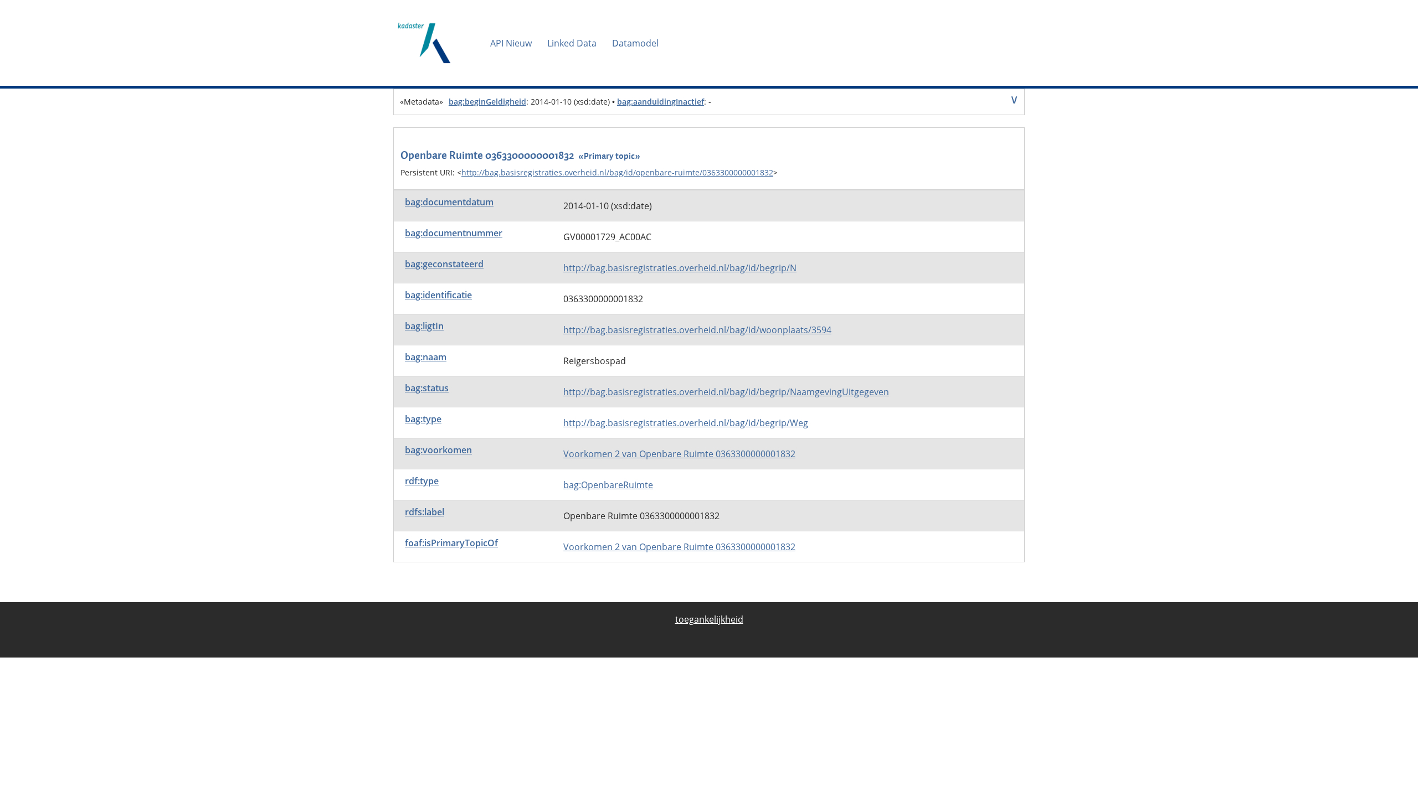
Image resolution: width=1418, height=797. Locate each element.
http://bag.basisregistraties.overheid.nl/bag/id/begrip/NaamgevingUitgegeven (726, 392)
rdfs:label (424, 512)
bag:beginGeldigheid (487, 101)
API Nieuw (511, 43)
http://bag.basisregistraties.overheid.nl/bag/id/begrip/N (680, 268)
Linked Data (572, 43)
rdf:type (422, 481)
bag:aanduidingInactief (660, 101)
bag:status (427, 388)
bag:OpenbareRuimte (608, 485)
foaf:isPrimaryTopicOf (451, 543)
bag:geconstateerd (444, 264)
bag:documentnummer (453, 233)
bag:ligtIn (424, 326)
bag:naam (425, 357)
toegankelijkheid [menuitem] (709, 619)
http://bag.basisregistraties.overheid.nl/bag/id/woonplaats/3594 (697, 330)
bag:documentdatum (449, 202)
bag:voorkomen (438, 450)
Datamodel (635, 43)
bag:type (423, 419)
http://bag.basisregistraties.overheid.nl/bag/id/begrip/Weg (685, 423)
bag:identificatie (438, 295)
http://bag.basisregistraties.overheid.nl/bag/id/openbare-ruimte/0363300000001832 (617, 172)
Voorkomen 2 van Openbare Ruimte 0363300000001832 (679, 454)
